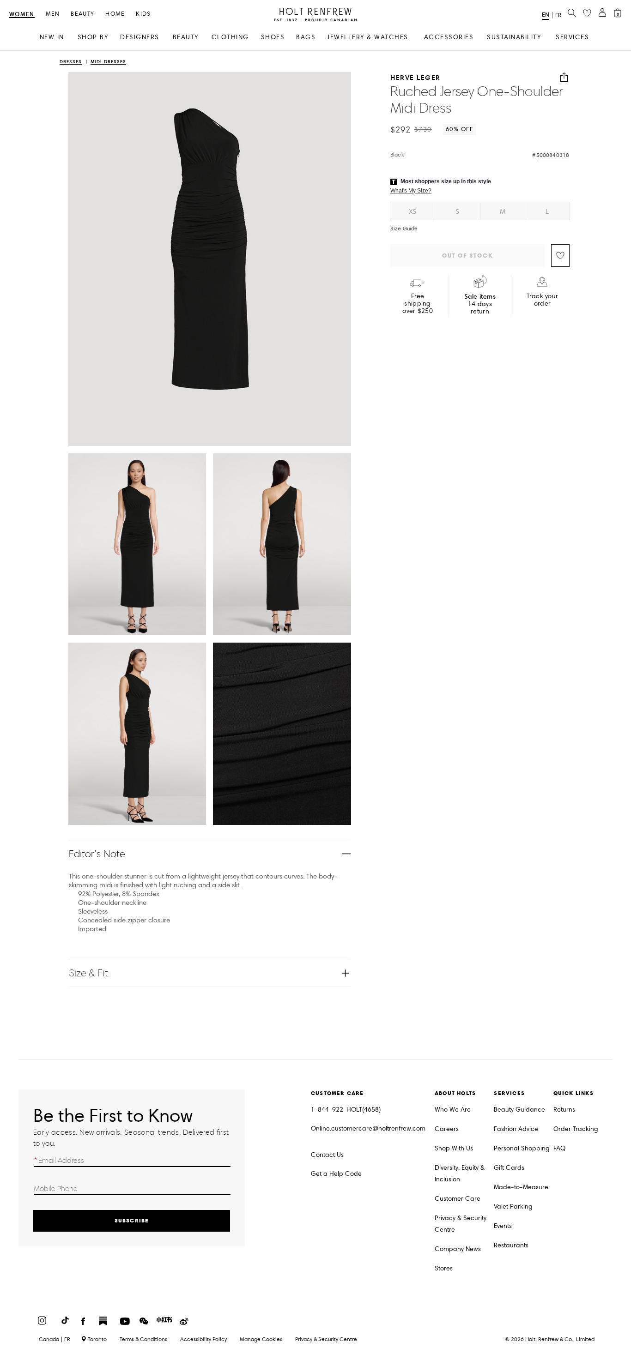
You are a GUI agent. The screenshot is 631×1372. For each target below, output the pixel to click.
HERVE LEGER (415, 77)
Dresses (71, 62)
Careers (447, 1129)
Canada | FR (54, 1339)
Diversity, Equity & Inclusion (460, 1173)
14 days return (480, 304)
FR (558, 15)
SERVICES (572, 37)
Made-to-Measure (521, 1187)
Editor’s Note (97, 854)
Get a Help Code (336, 1174)
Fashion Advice (516, 1129)
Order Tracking (575, 1129)
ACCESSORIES (449, 37)
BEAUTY (186, 37)
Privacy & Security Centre (460, 1224)
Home (115, 14)
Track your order (542, 300)
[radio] (412, 211)
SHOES (273, 37)
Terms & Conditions (143, 1339)
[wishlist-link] (587, 13)
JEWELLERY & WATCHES (367, 37)
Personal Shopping (522, 1148)
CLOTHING (230, 37)
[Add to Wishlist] (560, 255)
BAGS (306, 37)
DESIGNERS (139, 37)
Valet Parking (513, 1206)
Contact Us (327, 1155)
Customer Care (457, 1199)
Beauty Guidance (519, 1109)
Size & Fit (88, 973)
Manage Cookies (261, 1339)
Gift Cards (509, 1168)
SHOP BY (93, 37)
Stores (444, 1268)
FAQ (559, 1148)
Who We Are (453, 1109)
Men (53, 14)
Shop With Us (454, 1148)
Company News (458, 1249)
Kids (143, 14)
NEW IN (52, 37)
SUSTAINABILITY (514, 37)
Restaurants (511, 1245)
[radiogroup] (480, 211)
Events (503, 1226)
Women (22, 14)
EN (545, 14)
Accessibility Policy (203, 1339)
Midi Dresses (108, 62)
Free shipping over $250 (417, 304)
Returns (564, 1109)
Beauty (82, 14)
